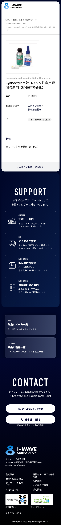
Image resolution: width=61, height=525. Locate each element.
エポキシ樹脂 (34, 105)
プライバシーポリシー (14, 513)
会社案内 (9, 474)
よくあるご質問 (40, 485)
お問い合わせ (12, 489)
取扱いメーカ (31, 19)
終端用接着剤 (34, 109)
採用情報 (37, 489)
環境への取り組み (14, 478)
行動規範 (37, 480)
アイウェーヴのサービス (15, 484)
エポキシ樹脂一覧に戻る (29, 166)
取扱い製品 (17, 19)
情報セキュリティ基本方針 (44, 475)
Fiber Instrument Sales (17, 23)
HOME (7, 19)
